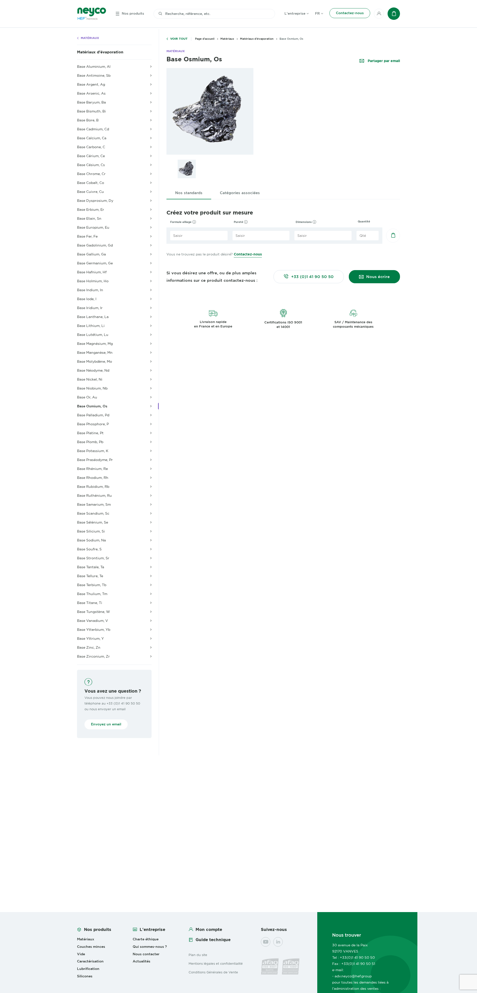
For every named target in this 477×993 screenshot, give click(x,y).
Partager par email (383, 61)
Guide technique (213, 939)
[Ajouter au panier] (393, 236)
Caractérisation (90, 961)
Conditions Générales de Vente (213, 972)
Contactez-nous (248, 254)
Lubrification (88, 968)
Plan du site (198, 955)
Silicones (84, 976)
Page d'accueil (204, 38)
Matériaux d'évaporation (100, 52)
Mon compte (209, 929)
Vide (81, 954)
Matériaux (90, 38)
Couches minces (91, 946)
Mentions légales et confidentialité (216, 963)
